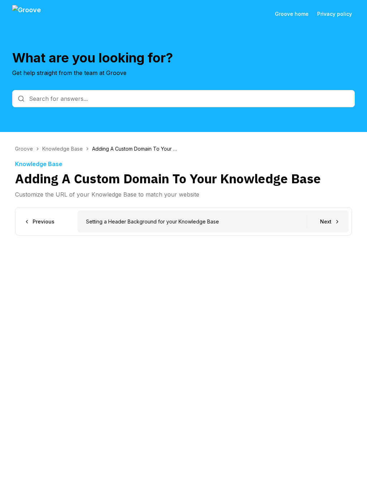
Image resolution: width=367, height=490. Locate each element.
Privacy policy (334, 14)
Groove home (292, 14)
